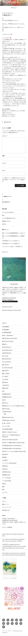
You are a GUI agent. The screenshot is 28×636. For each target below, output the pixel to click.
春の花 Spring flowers (7, 335)
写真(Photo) (5, 466)
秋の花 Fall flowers (6, 347)
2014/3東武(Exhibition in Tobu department (12, 445)
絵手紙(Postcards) (6, 472)
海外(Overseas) (6, 408)
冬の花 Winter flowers (7, 350)
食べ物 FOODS (6, 423)
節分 (3, 215)
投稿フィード (5, 504)
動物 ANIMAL (5, 373)
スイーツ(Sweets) (6, 477)
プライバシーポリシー (7, 630)
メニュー (15, 7)
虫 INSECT (5, 376)
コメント (4, 136)
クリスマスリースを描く (8, 246)
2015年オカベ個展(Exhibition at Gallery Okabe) (13, 442)
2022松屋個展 (5, 326)
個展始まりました (6, 221)
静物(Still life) (5, 388)
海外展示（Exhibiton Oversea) (9, 432)
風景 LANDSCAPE (7, 122)
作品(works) (5, 454)
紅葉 (3, 391)
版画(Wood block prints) (7, 417)
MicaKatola (4, 469)
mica (22, 233)
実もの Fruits (5, 356)
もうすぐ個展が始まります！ (9, 218)
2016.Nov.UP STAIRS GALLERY (10, 439)
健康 (3, 486)
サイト (3, 170)
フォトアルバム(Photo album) (9, 463)
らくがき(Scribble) (6, 480)
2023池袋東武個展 (6, 332)
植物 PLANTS (5, 370)
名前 (3, 155)
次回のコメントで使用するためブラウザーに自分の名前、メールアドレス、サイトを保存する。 (14, 179)
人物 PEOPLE (5, 385)
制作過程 (4, 457)
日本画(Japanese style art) (8, 420)
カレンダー (5, 492)
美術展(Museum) (6, 474)
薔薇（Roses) (5, 364)
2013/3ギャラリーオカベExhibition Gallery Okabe (14, 451)
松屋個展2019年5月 (6, 397)
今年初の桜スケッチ (7, 240)
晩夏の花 (4, 344)
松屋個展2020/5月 (6, 394)
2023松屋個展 (5, 329)
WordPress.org (5, 510)
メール (4, 163)
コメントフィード (6, 507)
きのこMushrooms (6, 361)
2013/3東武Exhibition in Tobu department (11, 448)
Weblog (4, 483)
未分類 (3, 400)
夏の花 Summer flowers (7, 341)
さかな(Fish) (5, 379)
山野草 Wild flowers (6, 353)
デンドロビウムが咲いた (8, 212)
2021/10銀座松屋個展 (7, 429)
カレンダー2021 (6, 426)
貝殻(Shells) (5, 382)
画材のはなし (5, 402)
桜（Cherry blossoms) (7, 367)
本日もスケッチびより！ (12, 2)
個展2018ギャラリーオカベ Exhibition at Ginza (13, 405)
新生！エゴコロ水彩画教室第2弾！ (10, 233)
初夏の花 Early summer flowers (9, 338)
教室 (5, 414)
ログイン (4, 501)
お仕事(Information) (6, 411)
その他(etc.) (5, 460)
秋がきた (4, 224)
